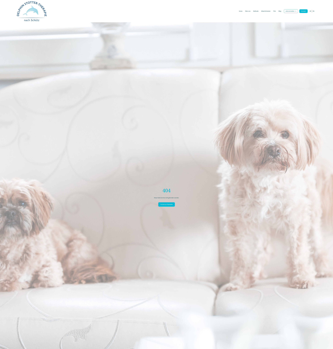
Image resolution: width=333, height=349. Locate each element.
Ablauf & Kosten (265, 11)
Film (274, 11)
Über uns (247, 11)
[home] (32, 11)
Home (240, 11)
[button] (291, 11)
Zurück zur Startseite (166, 204)
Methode (255, 11)
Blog (280, 11)
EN (313, 11)
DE (310, 11)
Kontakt (303, 11)
